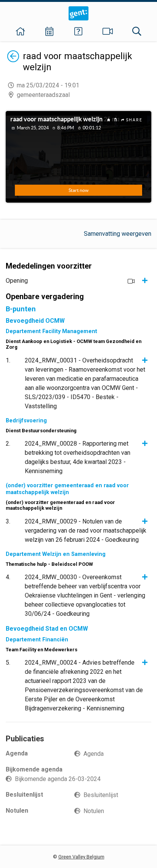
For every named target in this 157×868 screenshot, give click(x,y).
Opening (17, 280)
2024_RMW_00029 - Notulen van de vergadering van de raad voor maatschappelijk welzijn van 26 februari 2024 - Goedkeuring (85, 530)
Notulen (93, 811)
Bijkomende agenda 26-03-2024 (58, 779)
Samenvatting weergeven (117, 233)
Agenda (93, 753)
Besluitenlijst (100, 795)
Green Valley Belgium (81, 857)
